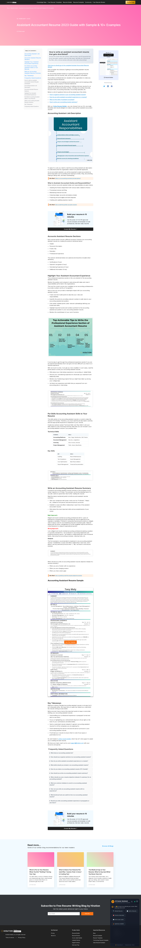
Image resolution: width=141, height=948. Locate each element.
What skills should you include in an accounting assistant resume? (70, 765)
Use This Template (70, 642)
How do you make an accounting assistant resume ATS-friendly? (69, 769)
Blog (94, 933)
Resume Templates (98, 938)
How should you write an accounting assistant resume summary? (69, 773)
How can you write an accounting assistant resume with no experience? (66, 790)
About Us (53, 935)
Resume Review (76, 935)
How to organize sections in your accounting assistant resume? (68, 94)
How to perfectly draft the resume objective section (68, 575)
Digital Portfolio (76, 942)
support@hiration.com (77, 743)
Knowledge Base (41, 2)
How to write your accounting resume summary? (63, 102)
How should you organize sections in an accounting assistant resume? (71, 757)
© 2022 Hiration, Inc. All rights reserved (15, 934)
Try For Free (130, 2)
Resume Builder (67, 2)
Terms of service (10, 937)
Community (88, 2)
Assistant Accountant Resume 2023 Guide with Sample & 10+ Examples (36, 8)
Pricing (52, 933)
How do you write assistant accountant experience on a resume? (68, 97)
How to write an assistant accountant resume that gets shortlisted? (32, 82)
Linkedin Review (76, 940)
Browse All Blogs (107, 846)
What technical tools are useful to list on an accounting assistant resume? (68, 796)
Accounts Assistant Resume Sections (33, 58)
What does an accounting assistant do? (62, 753)
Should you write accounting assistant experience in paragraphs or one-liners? (69, 801)
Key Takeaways (29, 75)
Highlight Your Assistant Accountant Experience (32, 62)
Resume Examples (78, 2)
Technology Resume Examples (100, 940)
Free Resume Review (99, 2)
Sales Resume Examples (99, 942)
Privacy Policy (21, 937)
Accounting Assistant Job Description (32, 54)
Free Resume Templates (55, 2)
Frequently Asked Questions (33, 78)
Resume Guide (14, 8)
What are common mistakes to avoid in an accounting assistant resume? (68, 784)
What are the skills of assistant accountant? (62, 99)
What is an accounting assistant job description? (68, 178)
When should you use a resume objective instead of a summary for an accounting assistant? (70, 778)
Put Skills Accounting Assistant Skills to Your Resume (31, 67)
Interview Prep (75, 945)
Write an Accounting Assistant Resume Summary (33, 72)
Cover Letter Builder (77, 938)
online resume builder (64, 739)
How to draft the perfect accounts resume (66, 204)
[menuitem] (41, 2)
